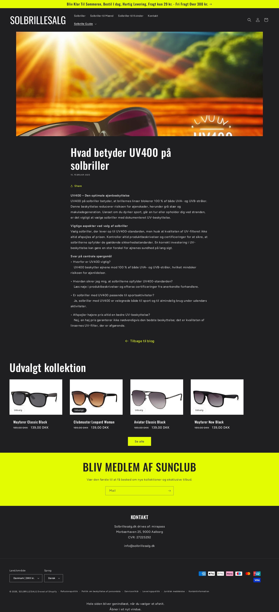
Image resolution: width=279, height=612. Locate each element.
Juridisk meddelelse (174, 591)
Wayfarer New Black (209, 422)
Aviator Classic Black (150, 422)
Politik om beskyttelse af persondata (101, 591)
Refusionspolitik (69, 591)
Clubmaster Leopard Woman (94, 422)
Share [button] (78, 186)
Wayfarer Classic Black (30, 422)
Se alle (139, 441)
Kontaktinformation (199, 591)
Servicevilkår (132, 591)
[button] (85, 24)
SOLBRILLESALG (28, 591)
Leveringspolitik (151, 591)
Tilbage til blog (142, 341)
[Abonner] (169, 490)
